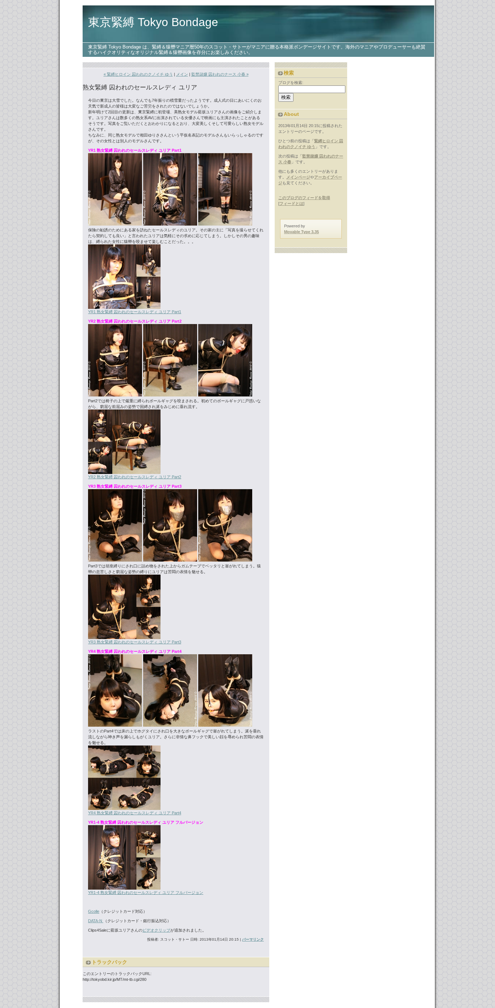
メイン (182, 74)
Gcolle (93, 911)
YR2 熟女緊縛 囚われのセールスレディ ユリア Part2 (134, 477)
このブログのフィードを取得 (304, 198)
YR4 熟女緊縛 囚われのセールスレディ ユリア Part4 (134, 813)
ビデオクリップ (156, 930)
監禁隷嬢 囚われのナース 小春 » (220, 74)
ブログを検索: (290, 82)
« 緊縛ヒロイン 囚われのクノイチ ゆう (138, 74)
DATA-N (95, 921)
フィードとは (291, 203)
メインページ (298, 177)
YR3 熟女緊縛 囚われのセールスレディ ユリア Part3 (134, 642)
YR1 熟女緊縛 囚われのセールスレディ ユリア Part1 (134, 312)
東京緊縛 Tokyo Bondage (153, 22)
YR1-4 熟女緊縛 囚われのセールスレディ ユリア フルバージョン (145, 892)
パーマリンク (253, 939)
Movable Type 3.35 (301, 232)
